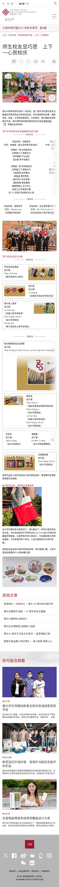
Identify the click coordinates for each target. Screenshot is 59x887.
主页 (4, 35)
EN (8, 4)
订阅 (29, 844)
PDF (27, 4)
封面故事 (12, 35)
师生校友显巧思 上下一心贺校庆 (33, 35)
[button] (7, 88)
